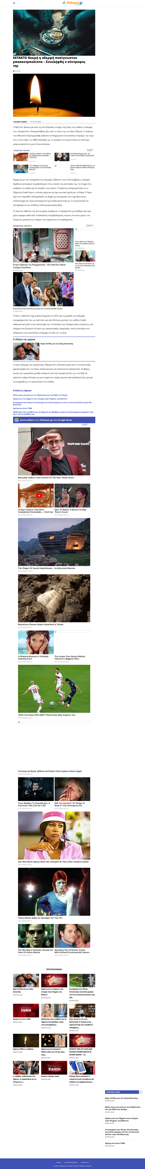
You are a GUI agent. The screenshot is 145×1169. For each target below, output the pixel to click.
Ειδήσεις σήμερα (22, 390)
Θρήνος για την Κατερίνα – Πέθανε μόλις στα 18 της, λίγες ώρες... (53, 1052)
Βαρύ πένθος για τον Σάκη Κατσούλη (57, 344)
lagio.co (89, 1166)
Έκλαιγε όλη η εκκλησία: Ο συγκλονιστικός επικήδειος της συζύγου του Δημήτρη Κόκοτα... (81, 1079)
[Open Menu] (14, 3)
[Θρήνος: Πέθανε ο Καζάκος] (26, 1040)
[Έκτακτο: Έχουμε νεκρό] (54, 1068)
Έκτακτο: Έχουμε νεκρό (50, 1076)
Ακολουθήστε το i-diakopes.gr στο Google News (46, 420)
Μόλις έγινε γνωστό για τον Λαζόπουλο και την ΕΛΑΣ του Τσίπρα (40, 395)
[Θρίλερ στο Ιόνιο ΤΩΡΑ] (26, 1010)
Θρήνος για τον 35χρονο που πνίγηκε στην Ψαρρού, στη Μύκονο (40, 399)
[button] (54, 32)
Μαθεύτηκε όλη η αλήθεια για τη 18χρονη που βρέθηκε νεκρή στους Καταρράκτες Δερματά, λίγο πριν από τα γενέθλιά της (53, 413)
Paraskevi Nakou (20, 122)
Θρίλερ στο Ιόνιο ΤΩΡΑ (22, 408)
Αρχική (58, 1162)
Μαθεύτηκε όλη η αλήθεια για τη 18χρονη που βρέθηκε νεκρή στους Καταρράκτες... (53, 1022)
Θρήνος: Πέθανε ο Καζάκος (23, 1049)
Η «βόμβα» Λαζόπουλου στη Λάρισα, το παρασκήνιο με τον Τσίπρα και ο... (25, 1079)
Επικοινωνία (85, 1162)
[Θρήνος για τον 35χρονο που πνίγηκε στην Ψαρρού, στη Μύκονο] (54, 980)
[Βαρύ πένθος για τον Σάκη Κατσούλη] (26, 351)
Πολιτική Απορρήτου (70, 1162)
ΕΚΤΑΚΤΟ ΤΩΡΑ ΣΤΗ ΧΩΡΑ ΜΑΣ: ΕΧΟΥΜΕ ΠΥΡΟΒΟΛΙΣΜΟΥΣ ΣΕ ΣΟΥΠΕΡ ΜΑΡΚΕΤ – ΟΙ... (81, 1052)
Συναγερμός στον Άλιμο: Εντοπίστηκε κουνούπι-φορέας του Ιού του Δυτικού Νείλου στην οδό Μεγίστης (52, 403)
